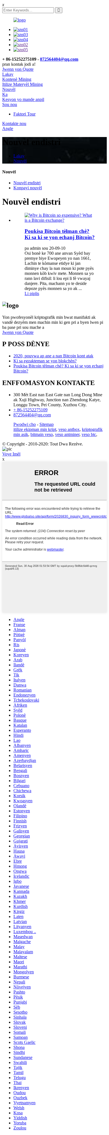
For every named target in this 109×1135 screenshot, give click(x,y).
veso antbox (69, 429)
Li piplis (32, 293)
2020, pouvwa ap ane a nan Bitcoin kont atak (53, 355)
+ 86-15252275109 (30, 409)
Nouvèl (8, 89)
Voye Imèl (11, 454)
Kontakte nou (14, 123)
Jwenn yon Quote (18, 69)
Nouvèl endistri (27, 182)
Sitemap (46, 424)
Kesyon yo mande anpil (23, 99)
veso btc (89, 434)
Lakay (7, 74)
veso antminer (67, 434)
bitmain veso (41, 434)
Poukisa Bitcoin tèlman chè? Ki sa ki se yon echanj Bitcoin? (60, 234)
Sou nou (9, 104)
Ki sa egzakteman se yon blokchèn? (45, 360)
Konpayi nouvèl (27, 187)
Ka (5, 94)
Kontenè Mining (16, 79)
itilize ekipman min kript (34, 429)
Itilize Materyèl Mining (22, 84)
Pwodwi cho (24, 424)
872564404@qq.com (59, 59)
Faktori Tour (24, 114)
